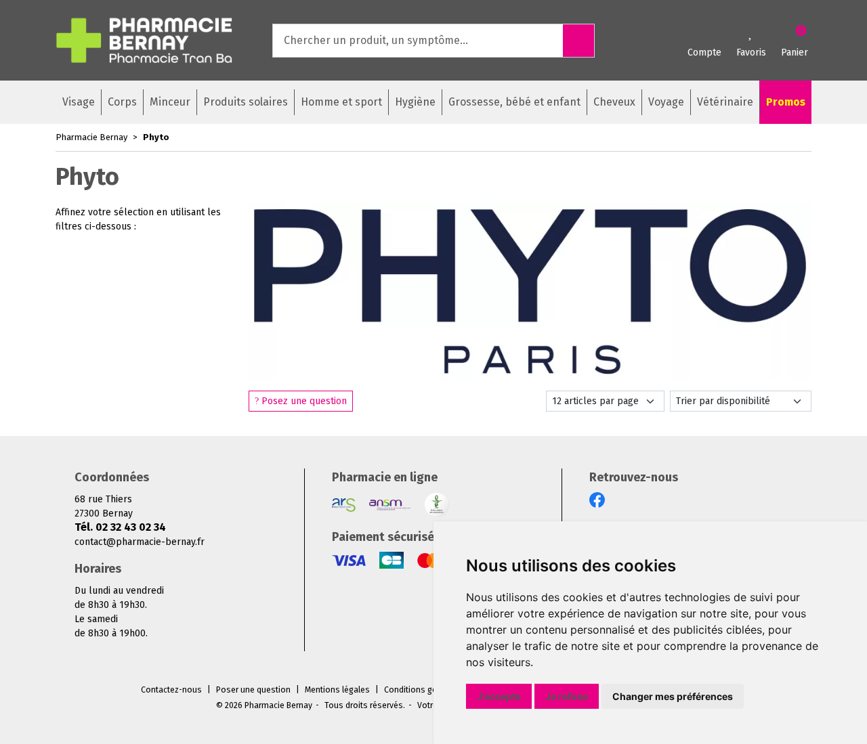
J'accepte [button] (499, 696)
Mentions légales (337, 690)
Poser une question (253, 690)
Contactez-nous (171, 690)
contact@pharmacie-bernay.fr (140, 542)
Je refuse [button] (566, 696)
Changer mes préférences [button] (672, 696)
